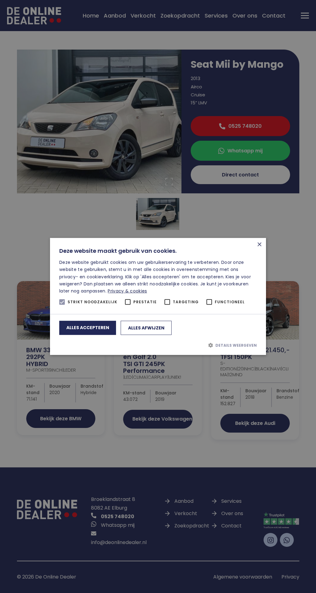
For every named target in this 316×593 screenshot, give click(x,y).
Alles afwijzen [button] (146, 328)
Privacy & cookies (127, 291)
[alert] (158, 296)
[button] (158, 345)
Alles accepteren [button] (87, 328)
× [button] (259, 245)
